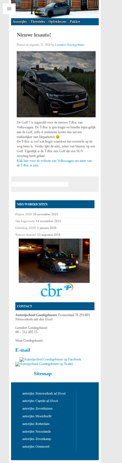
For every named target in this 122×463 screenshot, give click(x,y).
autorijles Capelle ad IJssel (40, 400)
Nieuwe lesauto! (25, 234)
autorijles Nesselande (36, 431)
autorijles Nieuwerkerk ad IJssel (44, 393)
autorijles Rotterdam (35, 423)
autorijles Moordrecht (36, 416)
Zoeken (79, 184)
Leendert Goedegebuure (70, 45)
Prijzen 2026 (23, 214)
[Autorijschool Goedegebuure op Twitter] (44, 364)
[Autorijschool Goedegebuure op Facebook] (50, 359)
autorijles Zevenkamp (36, 438)
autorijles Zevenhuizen (37, 408)
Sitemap (43, 373)
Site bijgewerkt (25, 221)
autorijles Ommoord (35, 446)
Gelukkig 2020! (25, 228)
